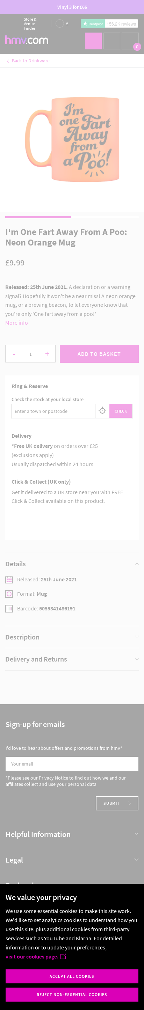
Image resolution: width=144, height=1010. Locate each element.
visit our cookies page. (32, 956)
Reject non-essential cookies (72, 994)
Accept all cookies (72, 976)
